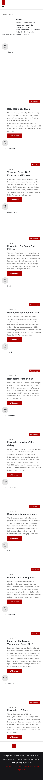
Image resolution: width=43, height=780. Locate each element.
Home (5, 14)
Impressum (21, 770)
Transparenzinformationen (13, 766)
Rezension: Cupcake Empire (22, 514)
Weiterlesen (14, 136)
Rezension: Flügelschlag (20, 378)
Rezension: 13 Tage (17, 710)
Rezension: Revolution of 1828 (23, 312)
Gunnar (19, 20)
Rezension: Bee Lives (18, 109)
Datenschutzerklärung (31, 766)
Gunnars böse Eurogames (21, 577)
